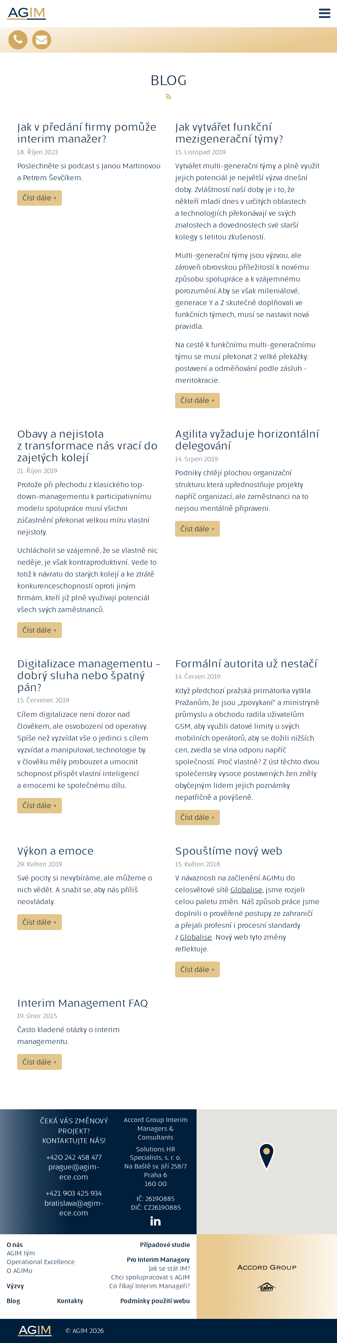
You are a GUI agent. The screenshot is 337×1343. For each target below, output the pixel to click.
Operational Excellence (41, 1261)
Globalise (246, 890)
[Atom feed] (168, 96)
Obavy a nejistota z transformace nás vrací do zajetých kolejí (87, 445)
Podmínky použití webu (155, 1300)
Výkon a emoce (55, 851)
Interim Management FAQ (82, 1003)
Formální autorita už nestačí (246, 664)
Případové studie (165, 1244)
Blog (13, 1300)
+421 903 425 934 (74, 1193)
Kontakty (70, 1300)
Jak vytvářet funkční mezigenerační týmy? (229, 133)
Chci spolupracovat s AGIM (150, 1277)
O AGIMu (19, 1270)
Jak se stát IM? (169, 1268)
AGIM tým (21, 1253)
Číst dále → (39, 198)
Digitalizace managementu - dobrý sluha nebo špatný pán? (89, 675)
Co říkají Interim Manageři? (149, 1286)
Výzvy (15, 1286)
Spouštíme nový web (229, 851)
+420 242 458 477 (74, 1157)
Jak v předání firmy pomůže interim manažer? (86, 133)
